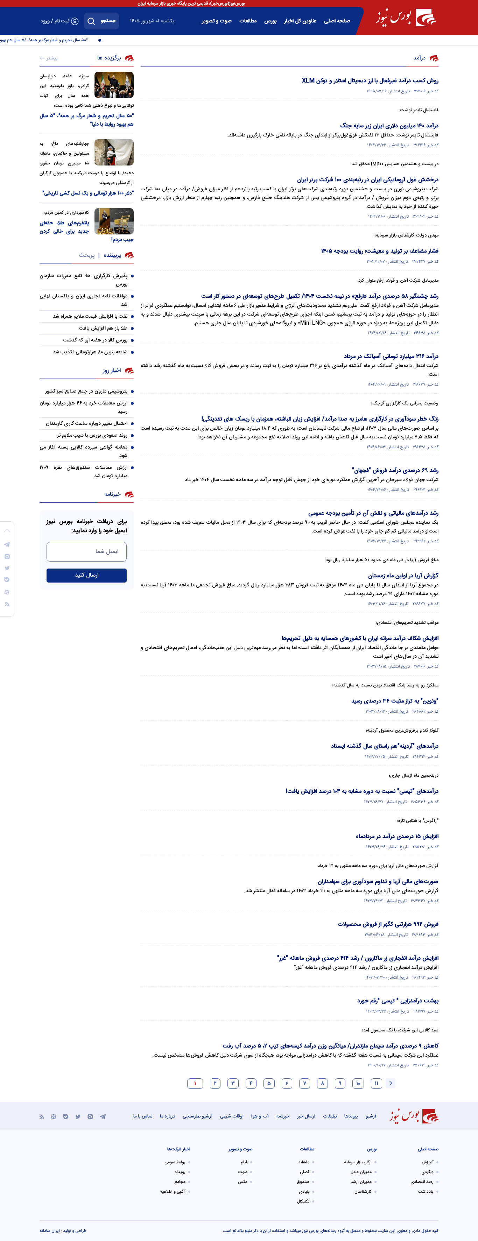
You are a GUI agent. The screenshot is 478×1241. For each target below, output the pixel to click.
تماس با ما (142, 1116)
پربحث (86, 255)
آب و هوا (260, 1116)
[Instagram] (90, 1116)
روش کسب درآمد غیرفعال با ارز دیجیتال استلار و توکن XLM (370, 81)
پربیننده (112, 255)
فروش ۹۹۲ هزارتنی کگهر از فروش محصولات (388, 924)
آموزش (428, 1162)
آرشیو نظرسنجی (197, 1116)
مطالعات (247, 21)
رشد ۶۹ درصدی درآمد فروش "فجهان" (395, 470)
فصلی (304, 1172)
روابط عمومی (174, 1162)
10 (358, 1083)
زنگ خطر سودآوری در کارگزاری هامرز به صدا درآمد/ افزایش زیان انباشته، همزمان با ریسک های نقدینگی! (320, 419)
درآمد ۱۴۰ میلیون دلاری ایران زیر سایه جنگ (389, 126)
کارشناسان (363, 1191)
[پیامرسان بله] (66, 1116)
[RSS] (42, 1116)
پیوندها (351, 1116)
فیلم (244, 1162)
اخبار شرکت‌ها (178, 1149)
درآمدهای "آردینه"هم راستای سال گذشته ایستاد (384, 746)
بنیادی (304, 1191)
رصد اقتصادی (422, 1181)
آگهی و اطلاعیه (172, 1191)
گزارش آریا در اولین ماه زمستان (403, 576)
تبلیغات (330, 1116)
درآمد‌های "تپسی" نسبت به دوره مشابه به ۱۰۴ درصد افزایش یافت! (362, 791)
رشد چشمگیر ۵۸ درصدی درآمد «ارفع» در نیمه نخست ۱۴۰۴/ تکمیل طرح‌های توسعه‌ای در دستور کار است (319, 296)
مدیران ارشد (361, 1181)
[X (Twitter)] (78, 1116)
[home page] (406, 17)
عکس (242, 1181)
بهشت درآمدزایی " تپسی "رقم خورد (397, 1001)
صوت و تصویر (217, 21)
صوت (242, 1172)
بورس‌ (270, 21)
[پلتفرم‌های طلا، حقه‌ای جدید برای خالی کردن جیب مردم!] (114, 221)
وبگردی (427, 1172)
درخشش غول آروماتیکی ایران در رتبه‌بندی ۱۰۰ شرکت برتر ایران (367, 180)
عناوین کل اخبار (300, 21)
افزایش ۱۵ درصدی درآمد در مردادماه (397, 836)
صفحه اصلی (337, 21)
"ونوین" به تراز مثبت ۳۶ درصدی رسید (394, 701)
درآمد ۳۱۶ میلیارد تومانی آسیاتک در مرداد (391, 356)
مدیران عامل (361, 1172)
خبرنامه (282, 1116)
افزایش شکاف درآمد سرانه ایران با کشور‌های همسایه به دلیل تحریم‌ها (360, 638)
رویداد (180, 1172)
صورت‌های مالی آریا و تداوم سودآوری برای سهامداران (378, 882)
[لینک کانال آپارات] (53, 1116)
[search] (91, 21)
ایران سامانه (50, 1230)
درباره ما (167, 1116)
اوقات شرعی (232, 1116)
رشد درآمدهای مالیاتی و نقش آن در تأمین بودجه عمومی (373, 513)
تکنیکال (303, 1201)
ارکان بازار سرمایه (358, 1162)
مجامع (179, 1181)
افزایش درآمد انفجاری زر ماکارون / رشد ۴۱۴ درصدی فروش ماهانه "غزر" (357, 958)
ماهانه (303, 1162)
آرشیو (371, 1116)
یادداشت (426, 1191)
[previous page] (390, 1083)
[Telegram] (103, 1116)
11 (376, 1083)
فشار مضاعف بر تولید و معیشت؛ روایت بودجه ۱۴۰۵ (379, 251)
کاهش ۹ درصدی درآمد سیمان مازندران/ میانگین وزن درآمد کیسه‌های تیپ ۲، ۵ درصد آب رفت (330, 1046)
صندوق (303, 1181)
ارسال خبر (306, 1116)
